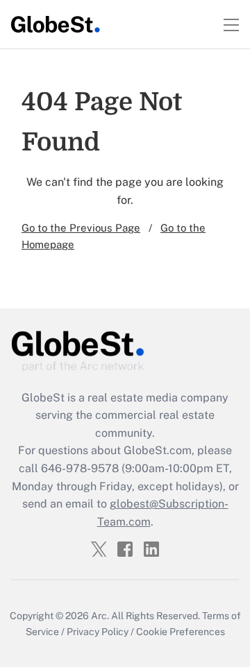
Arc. (100, 615)
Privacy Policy (97, 631)
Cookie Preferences (180, 631)
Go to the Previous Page (81, 228)
